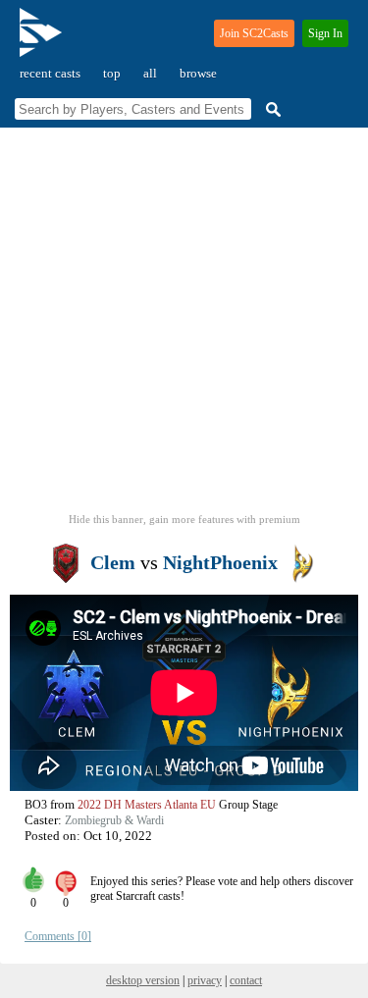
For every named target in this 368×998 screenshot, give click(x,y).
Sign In (325, 33)
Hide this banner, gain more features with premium (184, 519)
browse (198, 73)
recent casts (50, 73)
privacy (204, 980)
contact (246, 980)
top (112, 73)
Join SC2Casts (254, 33)
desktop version (143, 980)
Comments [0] (58, 936)
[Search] (270, 109)
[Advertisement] (184, 326)
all (150, 73)
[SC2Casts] (43, 41)
